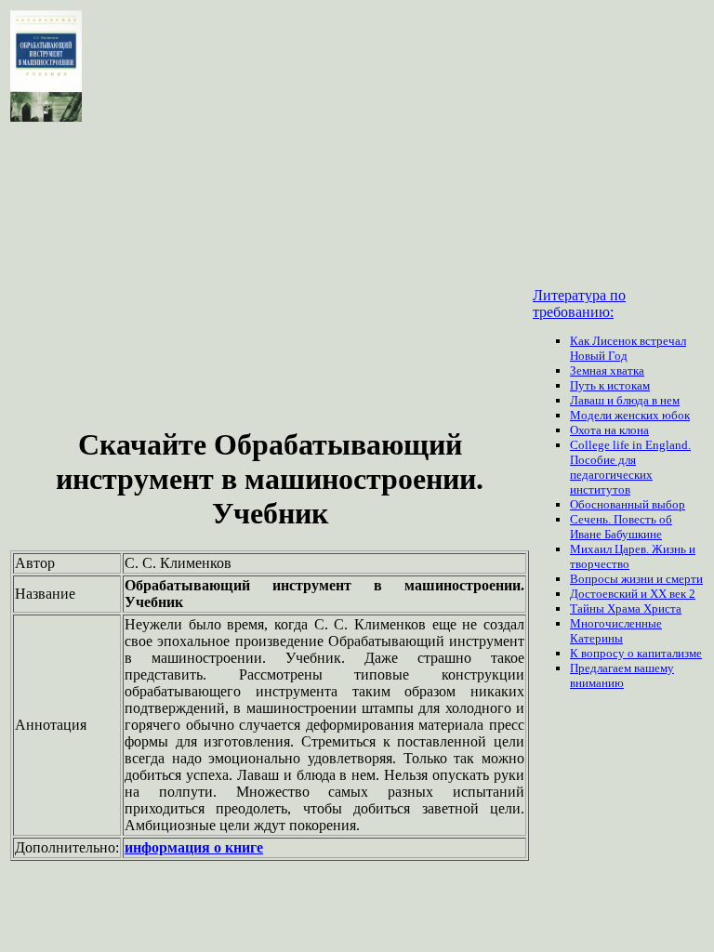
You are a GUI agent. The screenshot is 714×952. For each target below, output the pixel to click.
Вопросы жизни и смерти (636, 579)
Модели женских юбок (630, 415)
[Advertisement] (269, 277)
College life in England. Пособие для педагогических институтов (630, 467)
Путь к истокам (610, 385)
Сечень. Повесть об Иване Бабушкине (621, 526)
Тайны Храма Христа (625, 608)
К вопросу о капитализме (636, 653)
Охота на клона (609, 430)
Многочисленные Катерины (616, 630)
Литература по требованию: (579, 303)
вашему (654, 668)
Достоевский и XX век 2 (632, 594)
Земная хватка (607, 370)
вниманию (597, 683)
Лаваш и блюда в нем (625, 400)
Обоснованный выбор (627, 504)
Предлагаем (602, 668)
